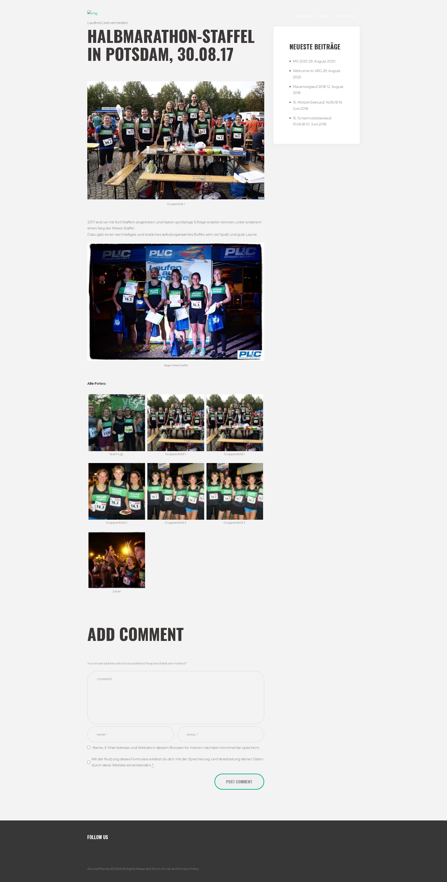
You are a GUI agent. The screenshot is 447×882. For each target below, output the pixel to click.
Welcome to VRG (307, 71)
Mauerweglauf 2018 (309, 86)
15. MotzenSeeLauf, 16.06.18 (315, 102)
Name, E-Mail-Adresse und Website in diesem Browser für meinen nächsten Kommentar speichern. (176, 747)
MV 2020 (300, 61)
